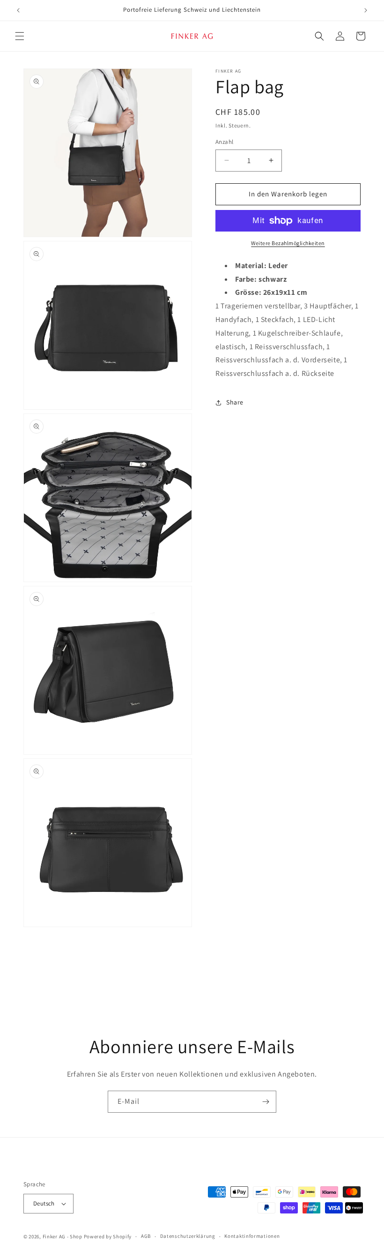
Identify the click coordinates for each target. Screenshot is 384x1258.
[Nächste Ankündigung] (365, 10)
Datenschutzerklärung (187, 1236)
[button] (19, 36)
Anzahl (224, 142)
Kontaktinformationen (252, 1236)
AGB (146, 1236)
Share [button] (235, 402)
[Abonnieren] (265, 1102)
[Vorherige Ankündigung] (18, 10)
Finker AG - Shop (62, 1236)
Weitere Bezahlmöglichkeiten (288, 243)
